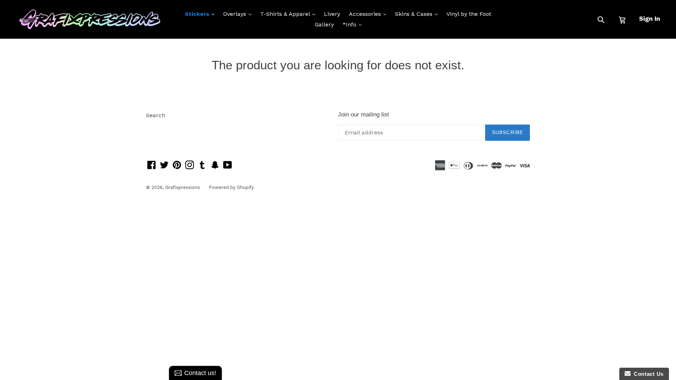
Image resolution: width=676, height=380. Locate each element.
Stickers (201, 13)
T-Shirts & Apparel (289, 13)
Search (155, 115)
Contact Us (647, 374)
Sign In (649, 18)
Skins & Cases (418, 13)
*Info (354, 24)
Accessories (369, 13)
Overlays (239, 13)
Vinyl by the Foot (468, 14)
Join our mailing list (363, 114)
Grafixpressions (182, 187)
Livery (332, 14)
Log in (154, 125)
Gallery (324, 24)
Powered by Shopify (231, 187)
